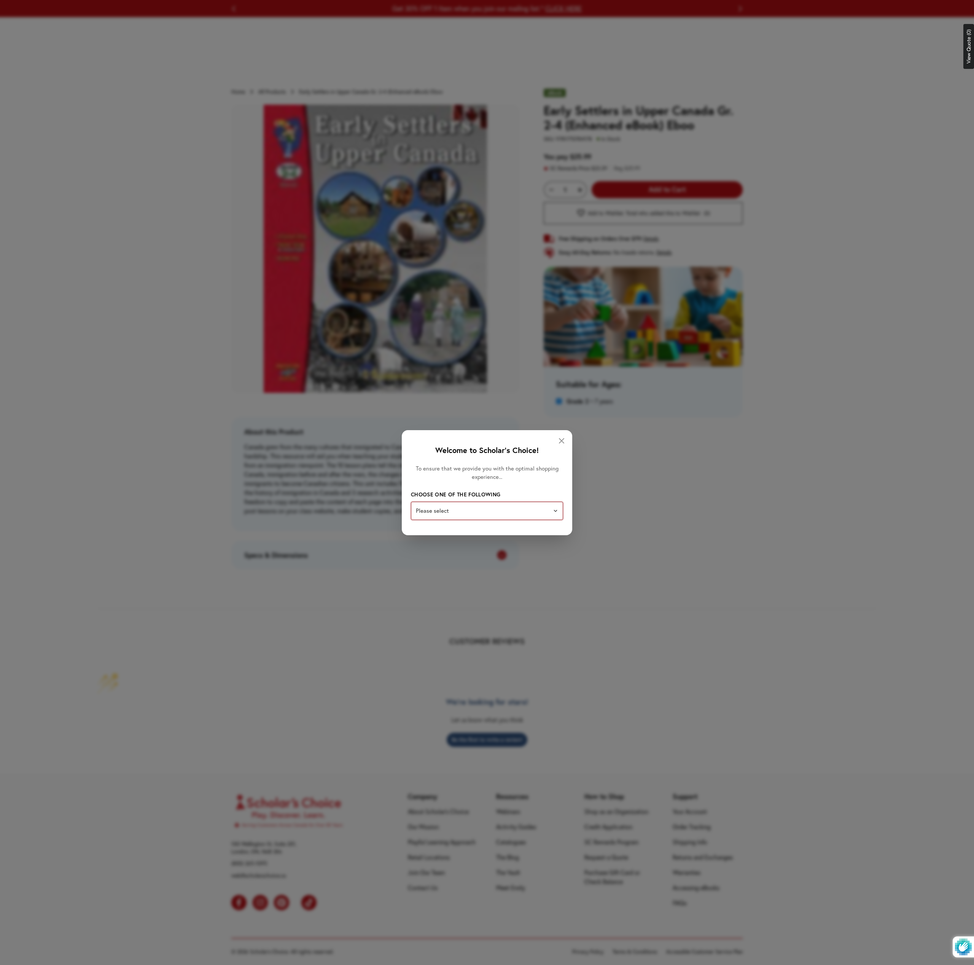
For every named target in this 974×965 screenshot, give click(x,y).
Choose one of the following (455, 494)
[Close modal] (561, 440)
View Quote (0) (968, 46)
